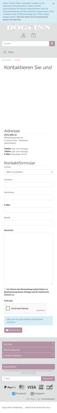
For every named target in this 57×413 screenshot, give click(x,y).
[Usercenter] (24, 35)
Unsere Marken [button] (12, 355)
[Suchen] (52, 43)
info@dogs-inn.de (19, 154)
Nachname (9, 192)
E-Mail (7, 205)
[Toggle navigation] (5, 52)
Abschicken (14, 330)
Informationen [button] (11, 349)
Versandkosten (48, 399)
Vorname (8, 180)
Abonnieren (48, 378)
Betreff (7, 218)
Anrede (7, 167)
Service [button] (7, 344)
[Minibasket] (33, 35)
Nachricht (8, 230)
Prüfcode (8, 301)
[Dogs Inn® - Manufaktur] (28, 27)
